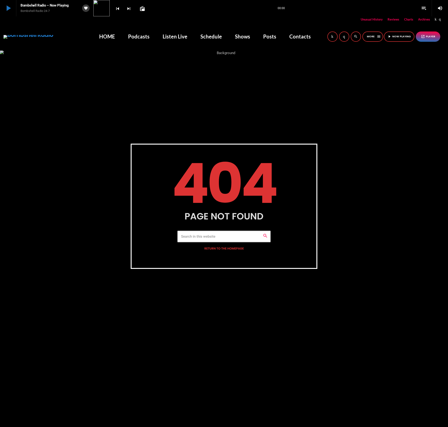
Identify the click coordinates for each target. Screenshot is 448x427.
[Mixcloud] (436, 19)
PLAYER (428, 36)
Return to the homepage (224, 249)
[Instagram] (440, 19)
